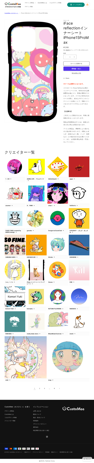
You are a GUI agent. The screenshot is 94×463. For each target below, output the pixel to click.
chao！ (50, 205)
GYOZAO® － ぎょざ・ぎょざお (79, 231)
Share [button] (67, 78)
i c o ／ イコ (9, 282)
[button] (30, 3)
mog (49, 380)
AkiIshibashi (52, 179)
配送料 (68, 50)
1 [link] (34, 388)
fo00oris (73, 205)
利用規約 (35, 420)
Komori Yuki (10, 308)
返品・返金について (39, 417)
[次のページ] (59, 388)
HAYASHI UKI (31, 257)
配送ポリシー (54, 452)
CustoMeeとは (9, 414)
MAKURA (9, 334)
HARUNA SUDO (11, 257)
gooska (29, 230)
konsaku (30, 308)
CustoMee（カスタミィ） (11, 13)
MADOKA (73, 308)
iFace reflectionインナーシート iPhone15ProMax (34, 13)
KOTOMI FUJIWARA (54, 308)
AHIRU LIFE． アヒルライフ (35, 179)
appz (71, 179)
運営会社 (35, 427)
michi (71, 334)
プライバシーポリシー (40, 424)
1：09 (7, 179)
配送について (37, 414)
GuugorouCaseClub (55, 230)
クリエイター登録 (10, 420)
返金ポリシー (28, 452)
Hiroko (50, 257)
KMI (71, 282)
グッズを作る (77, 5)
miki (7, 380)
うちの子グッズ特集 (11, 417)
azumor (8, 205)
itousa (50, 282)
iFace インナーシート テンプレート (36, 283)
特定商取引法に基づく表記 (41, 430)
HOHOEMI (73, 257)
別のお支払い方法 (76, 73)
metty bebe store (32, 334)
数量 (64, 53)
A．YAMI (30, 205)
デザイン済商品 (9, 411)
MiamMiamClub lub (55, 334)
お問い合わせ (37, 411)
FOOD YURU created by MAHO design (13, 231)
